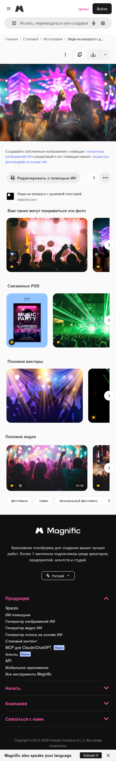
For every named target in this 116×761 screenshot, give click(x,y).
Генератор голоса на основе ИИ (33, 634)
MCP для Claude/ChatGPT (34, 647)
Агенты (17, 654)
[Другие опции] (65, 54)
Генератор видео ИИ (23, 627)
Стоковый (30, 39)
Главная (11, 39)
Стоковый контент (21, 641)
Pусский (58, 575)
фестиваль (19, 500)
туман (43, 500)
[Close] (108, 755)
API (8, 660)
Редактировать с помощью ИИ (46, 178)
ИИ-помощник (17, 614)
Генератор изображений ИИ (30, 621)
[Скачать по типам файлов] (105, 54)
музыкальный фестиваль (79, 500)
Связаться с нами (24, 719)
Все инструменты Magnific (28, 674)
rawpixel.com (27, 199)
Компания (16, 703)
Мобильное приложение (27, 667)
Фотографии (53, 39)
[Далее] (94, 177)
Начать (13, 688)
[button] (58, 575)
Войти (102, 8)
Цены (84, 8)
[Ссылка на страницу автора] (10, 196)
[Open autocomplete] (12, 23)
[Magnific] (58, 532)
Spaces (11, 608)
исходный (36, 72)
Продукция (17, 598)
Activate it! (90, 755)
